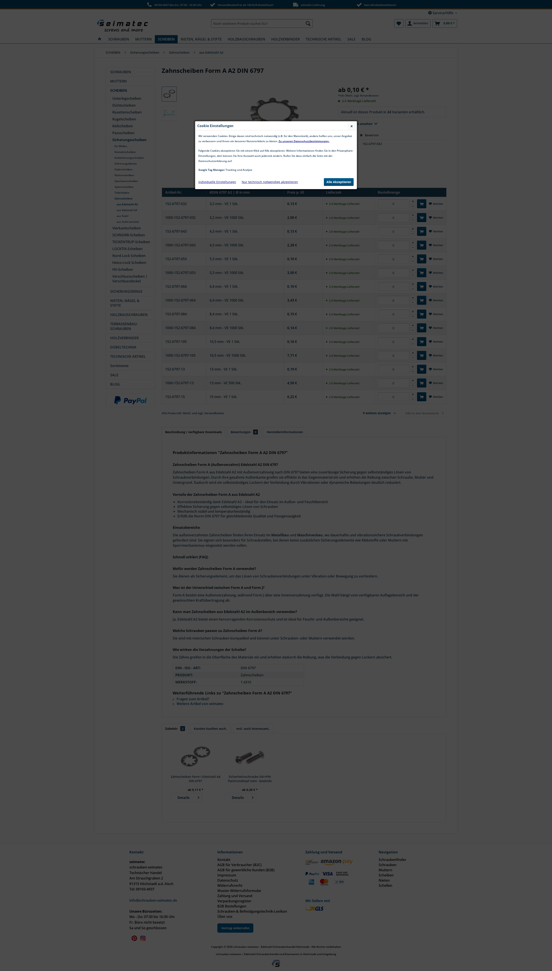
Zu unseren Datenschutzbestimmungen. (304, 141)
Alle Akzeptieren (338, 182)
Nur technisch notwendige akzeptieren (270, 182)
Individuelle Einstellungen (217, 182)
